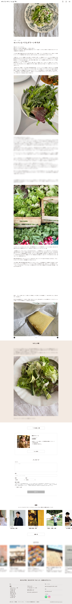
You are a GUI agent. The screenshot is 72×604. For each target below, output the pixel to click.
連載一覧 (36, 534)
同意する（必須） (19, 487)
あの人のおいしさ (30, 590)
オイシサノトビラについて (32, 592)
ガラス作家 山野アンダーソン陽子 (32, 587)
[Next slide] (57, 337)
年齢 (15, 477)
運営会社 (38, 601)
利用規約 (15, 601)
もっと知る (36, 451)
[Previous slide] (14, 337)
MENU (69, 1)
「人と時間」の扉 (12, 590)
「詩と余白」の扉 (12, 591)
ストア (63, 1)
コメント (16, 461)
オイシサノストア (48, 591)
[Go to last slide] (8, 557)
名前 (15, 473)
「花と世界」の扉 (12, 597)
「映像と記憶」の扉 (12, 592)
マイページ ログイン (66, 1)
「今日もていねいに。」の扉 (14, 587)
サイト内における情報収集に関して (30, 601)
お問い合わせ (11, 601)
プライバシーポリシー (21, 601)
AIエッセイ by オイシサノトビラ (51, 586)
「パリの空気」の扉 (36, 428)
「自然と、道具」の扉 (13, 593)
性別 (26, 477)
